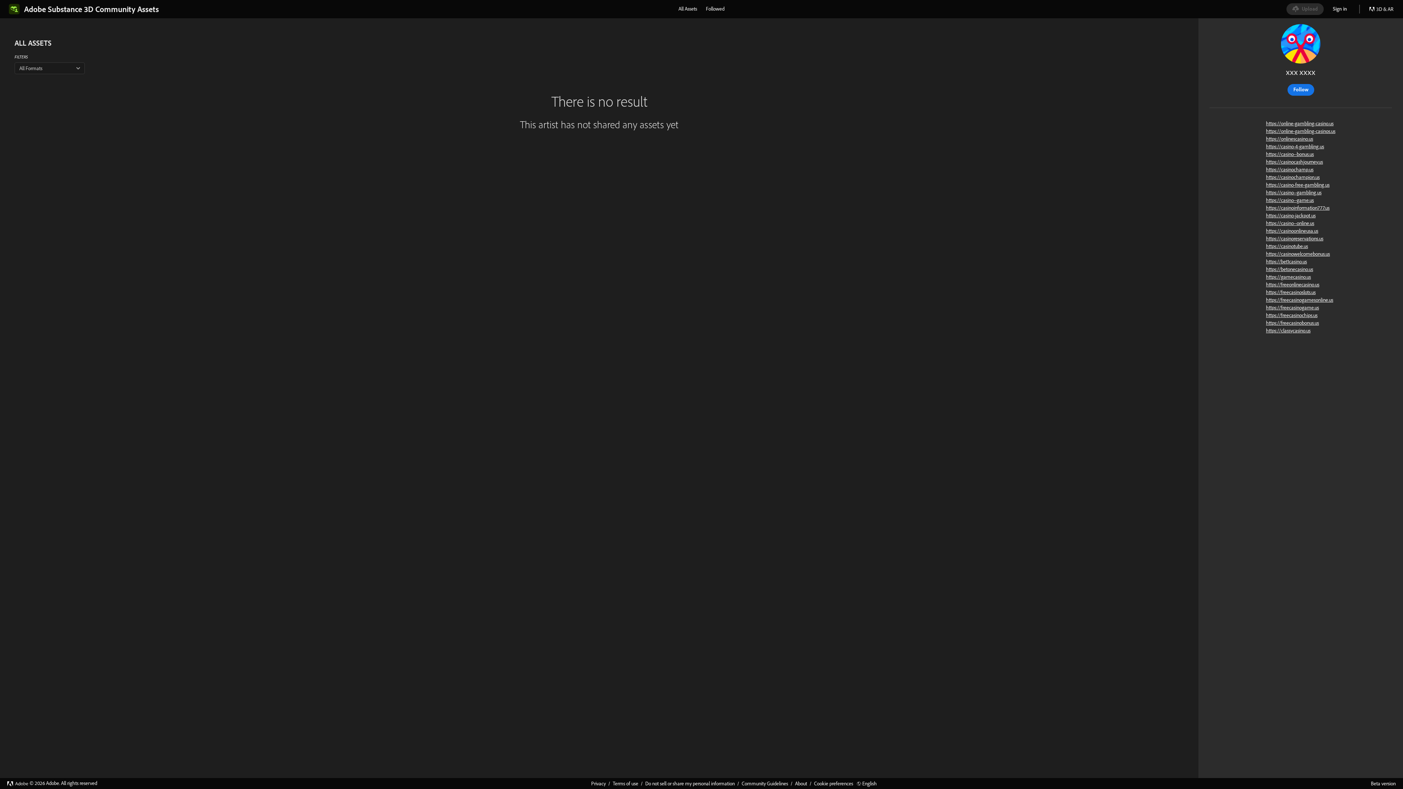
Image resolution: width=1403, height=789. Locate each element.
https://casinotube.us (1287, 246)
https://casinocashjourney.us (1294, 162)
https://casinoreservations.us (1294, 238)
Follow (1300, 89)
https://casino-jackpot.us (1291, 215)
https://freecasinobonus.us (1292, 323)
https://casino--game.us (1290, 200)
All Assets (687, 8)
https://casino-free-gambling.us (1298, 185)
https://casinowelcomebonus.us (1298, 254)
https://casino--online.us (1290, 223)
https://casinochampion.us (1293, 177)
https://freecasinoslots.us (1291, 292)
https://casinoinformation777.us (1298, 208)
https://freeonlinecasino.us (1292, 284)
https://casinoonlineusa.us (1292, 231)
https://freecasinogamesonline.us (1299, 300)
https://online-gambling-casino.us (1300, 123)
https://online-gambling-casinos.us (1300, 131)
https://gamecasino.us (1288, 277)
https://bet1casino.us (1286, 261)
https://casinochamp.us (1289, 169)
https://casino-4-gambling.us (1295, 146)
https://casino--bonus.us (1290, 154)
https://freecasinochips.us (1292, 315)
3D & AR (1385, 9)
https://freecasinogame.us (1292, 307)
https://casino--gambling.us (1294, 192)
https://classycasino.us (1288, 330)
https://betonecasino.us (1289, 269)
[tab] (687, 8)
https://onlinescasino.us (1289, 139)
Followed (715, 8)
